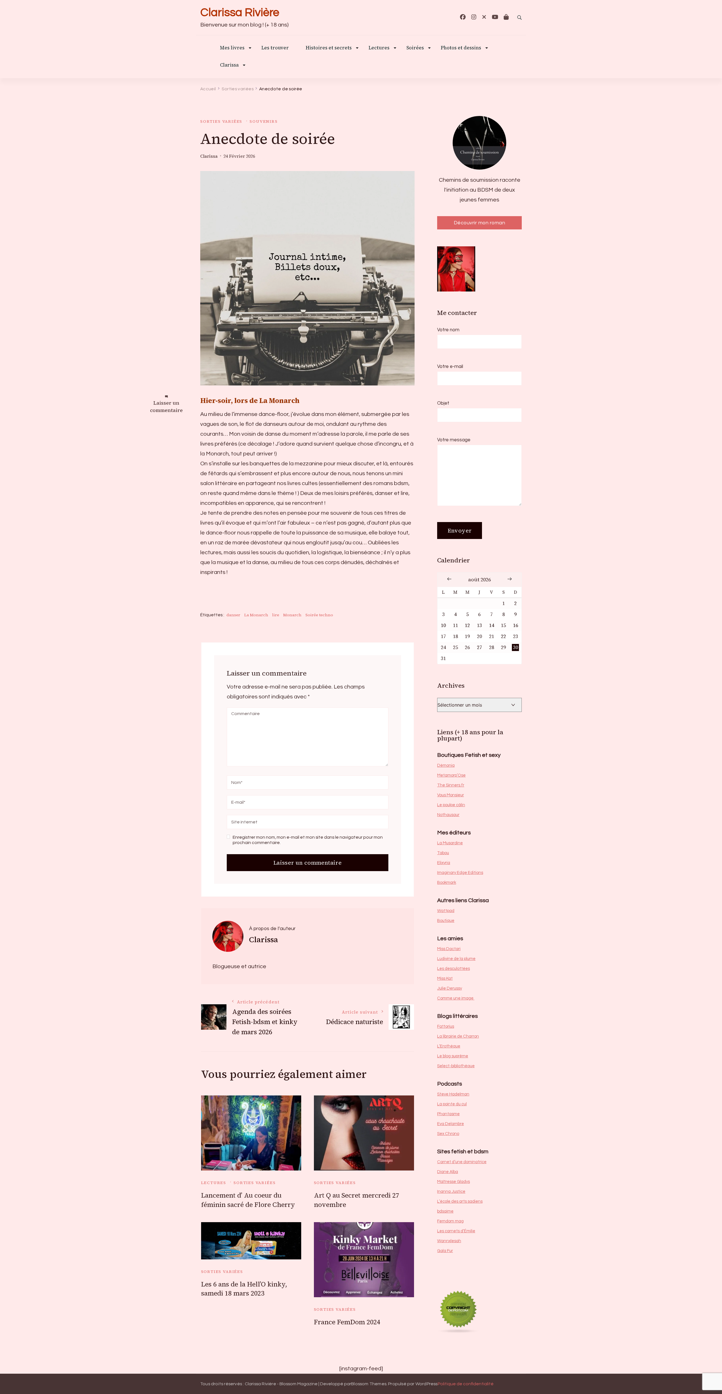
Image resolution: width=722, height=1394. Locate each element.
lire (275, 615)
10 (443, 625)
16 (515, 625)
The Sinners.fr (450, 785)
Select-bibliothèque (456, 1066)
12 (467, 625)
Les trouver (275, 48)
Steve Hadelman (453, 1094)
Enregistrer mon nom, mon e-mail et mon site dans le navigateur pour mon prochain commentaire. (308, 840)
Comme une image (455, 998)
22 (503, 636)
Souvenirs (264, 121)
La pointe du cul (452, 1104)
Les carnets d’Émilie (456, 1231)
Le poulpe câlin (451, 805)
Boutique (445, 921)
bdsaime (445, 1211)
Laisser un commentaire (166, 406)
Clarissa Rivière (239, 12)
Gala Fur (445, 1251)
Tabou (443, 853)
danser (233, 615)
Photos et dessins (461, 48)
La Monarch (256, 615)
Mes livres (232, 48)
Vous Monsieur (450, 795)
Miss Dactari (449, 949)
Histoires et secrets (329, 48)
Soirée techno (319, 615)
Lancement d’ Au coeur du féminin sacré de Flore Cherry (248, 1200)
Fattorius (445, 1026)
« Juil (449, 579)
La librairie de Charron (458, 1036)
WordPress (426, 1384)
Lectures (213, 1182)
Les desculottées (453, 968)
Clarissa (229, 65)
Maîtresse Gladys (453, 1182)
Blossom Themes (368, 1384)
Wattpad (445, 911)
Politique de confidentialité (466, 1384)
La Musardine (450, 843)
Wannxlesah (449, 1241)
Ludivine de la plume (456, 959)
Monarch (292, 615)
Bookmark (446, 882)
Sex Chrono (448, 1134)
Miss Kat (445, 978)
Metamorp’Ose (451, 775)
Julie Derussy (449, 988)
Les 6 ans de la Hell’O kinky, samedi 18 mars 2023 (244, 1289)
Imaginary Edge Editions (460, 873)
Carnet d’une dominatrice (462, 1162)
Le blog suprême (452, 1056)
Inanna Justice (451, 1191)
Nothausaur (448, 815)
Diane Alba (447, 1172)
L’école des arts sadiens (460, 1201)
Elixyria (443, 863)
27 (479, 647)
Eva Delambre (450, 1124)
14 (491, 625)
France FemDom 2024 (347, 1322)
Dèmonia (446, 765)
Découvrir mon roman (479, 222)
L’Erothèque (448, 1046)
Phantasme (448, 1114)
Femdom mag (450, 1221)
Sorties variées (221, 121)
